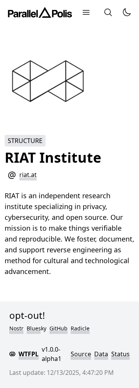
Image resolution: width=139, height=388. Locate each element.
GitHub (58, 328)
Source (81, 354)
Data (101, 354)
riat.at (28, 174)
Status (120, 354)
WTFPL (29, 354)
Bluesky (36, 328)
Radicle (80, 328)
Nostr (16, 328)
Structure (25, 140)
